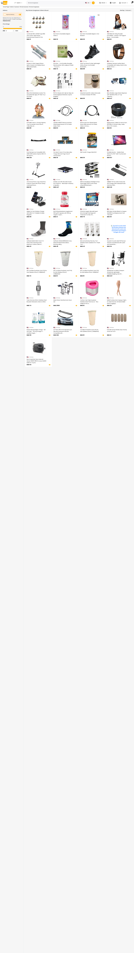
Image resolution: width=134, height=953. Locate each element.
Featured (128, 10)
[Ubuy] (4, 2)
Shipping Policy (6, 20)
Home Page (6, 7)
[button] (103, 3)
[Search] (93, 2)
